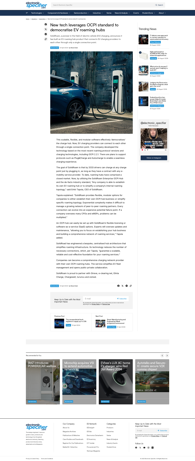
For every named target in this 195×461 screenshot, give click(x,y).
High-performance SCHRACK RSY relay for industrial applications (158, 53)
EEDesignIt (90, 428)
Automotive (42, 19)
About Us (66, 428)
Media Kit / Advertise (70, 447)
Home (27, 19)
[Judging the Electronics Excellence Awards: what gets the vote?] (143, 86)
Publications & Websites (71, 435)
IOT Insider (90, 443)
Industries (34, 19)
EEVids (89, 431)
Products (110, 428)
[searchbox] (102, 5)
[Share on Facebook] (45, 24)
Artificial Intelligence (157, 73)
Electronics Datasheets (95, 435)
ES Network (92, 423)
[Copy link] (45, 39)
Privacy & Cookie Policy (32, 458)
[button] (26, 13)
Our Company (68, 423)
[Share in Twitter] (45, 29)
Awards (153, 89)
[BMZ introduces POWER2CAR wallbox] (43, 381)
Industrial (153, 58)
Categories (111, 423)
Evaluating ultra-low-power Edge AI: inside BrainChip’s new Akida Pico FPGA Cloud (158, 100)
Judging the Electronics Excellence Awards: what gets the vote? (159, 84)
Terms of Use (106, 304)
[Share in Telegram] (45, 34)
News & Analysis (112, 439)
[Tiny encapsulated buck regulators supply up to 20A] (71, 322)
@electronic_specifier (153, 123)
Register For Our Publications (73, 443)
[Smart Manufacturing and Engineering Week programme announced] (112, 322)
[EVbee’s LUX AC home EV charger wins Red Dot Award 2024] (116, 381)
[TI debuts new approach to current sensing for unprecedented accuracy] (143, 39)
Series (109, 435)
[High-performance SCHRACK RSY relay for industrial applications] (143, 56)
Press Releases (155, 42)
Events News (112, 327)
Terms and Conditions (47, 458)
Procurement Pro (93, 447)
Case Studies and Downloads (73, 439)
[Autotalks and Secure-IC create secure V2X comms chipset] (152, 381)
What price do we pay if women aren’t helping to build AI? (159, 68)
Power (68, 325)
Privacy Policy (96, 304)
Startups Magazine (93, 451)
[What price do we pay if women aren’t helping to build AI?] (143, 70)
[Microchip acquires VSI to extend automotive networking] (79, 381)
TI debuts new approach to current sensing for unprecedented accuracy (159, 37)
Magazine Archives (69, 431)
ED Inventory (91, 439)
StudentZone (111, 447)
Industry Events (112, 443)
